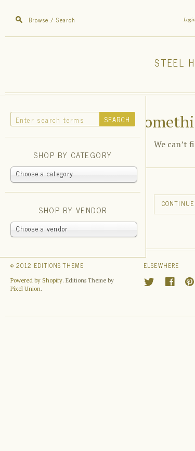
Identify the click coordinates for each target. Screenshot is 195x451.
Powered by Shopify (36, 280)
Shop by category (72, 155)
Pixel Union (25, 288)
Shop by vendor (72, 210)
